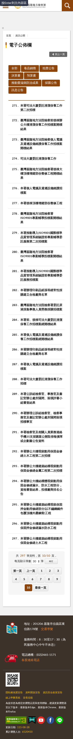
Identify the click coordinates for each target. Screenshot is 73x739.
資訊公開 (20, 36)
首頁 (8, 36)
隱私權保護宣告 (14, 692)
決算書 (15, 75)
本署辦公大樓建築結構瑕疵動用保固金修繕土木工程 (41, 540)
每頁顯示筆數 (22, 561)
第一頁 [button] (17, 571)
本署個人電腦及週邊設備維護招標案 (41, 190)
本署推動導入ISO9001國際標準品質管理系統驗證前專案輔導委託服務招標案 (41, 275)
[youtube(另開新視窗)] (41, 720)
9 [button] (57, 579)
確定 (51, 561)
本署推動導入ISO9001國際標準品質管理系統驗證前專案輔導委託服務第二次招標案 (41, 237)
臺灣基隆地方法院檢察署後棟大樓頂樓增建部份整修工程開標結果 (41, 173)
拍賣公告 (48, 68)
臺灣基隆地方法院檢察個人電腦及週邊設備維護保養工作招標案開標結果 (41, 144)
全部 (14, 68)
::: (3, 28)
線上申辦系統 (13, 698)
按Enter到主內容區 (14, 2)
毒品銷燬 (30, 68)
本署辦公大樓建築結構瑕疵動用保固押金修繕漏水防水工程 (41, 525)
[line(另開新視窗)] (59, 720)
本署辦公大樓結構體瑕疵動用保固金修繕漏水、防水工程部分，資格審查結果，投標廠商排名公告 (41, 488)
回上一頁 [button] (60, 54)
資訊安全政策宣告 (52, 692)
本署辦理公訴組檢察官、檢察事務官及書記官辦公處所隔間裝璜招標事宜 (41, 417)
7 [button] (41, 579)
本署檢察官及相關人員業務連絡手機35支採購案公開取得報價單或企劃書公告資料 (41, 436)
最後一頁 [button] (40, 587)
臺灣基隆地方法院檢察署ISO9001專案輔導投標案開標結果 (41, 218)
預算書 (31, 75)
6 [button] (32, 579)
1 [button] (41, 571)
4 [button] (16, 579)
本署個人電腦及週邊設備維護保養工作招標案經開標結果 (41, 337)
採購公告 (51, 82)
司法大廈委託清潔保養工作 (38, 158)
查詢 (67, 5)
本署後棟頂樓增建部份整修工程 (41, 203)
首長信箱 (28, 698)
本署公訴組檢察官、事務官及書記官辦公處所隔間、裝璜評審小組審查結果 (41, 398)
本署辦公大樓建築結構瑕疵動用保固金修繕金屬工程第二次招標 (41, 468)
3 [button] (58, 571)
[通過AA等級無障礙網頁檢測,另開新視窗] (16, 720)
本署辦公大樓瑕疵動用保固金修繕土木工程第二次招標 (41, 453)
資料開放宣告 (32, 692)
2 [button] (50, 571)
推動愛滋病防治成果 (24, 82)
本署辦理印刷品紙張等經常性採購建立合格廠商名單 (41, 292)
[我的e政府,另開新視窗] (32, 720)
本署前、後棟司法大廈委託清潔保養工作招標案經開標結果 (41, 322)
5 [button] (24, 579)
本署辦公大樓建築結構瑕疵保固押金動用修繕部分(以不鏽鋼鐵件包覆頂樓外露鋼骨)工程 (41, 509)
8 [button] (49, 579)
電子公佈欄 (20, 45)
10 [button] (28, 587)
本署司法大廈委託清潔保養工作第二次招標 (41, 107)
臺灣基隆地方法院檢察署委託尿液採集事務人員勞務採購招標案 (41, 307)
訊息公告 (17, 90)
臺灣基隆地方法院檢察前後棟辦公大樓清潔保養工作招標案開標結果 (41, 124)
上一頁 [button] (31, 571)
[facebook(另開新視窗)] (50, 720)
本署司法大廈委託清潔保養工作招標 (41, 381)
